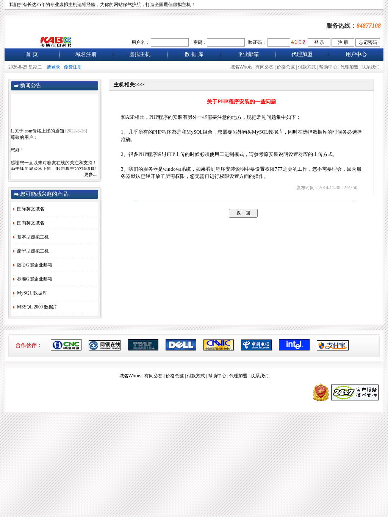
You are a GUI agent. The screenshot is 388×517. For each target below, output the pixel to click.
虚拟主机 (139, 54)
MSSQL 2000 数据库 (37, 307)
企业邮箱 (248, 54)
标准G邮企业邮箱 (34, 279)
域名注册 (86, 54)
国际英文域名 (30, 209)
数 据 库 (194, 54)
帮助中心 (328, 67)
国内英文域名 (30, 223)
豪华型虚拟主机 (33, 251)
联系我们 (370, 67)
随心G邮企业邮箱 (34, 265)
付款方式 (307, 67)
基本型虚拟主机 (33, 237)
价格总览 (286, 67)
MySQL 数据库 (32, 293)
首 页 (32, 54)
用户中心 (356, 54)
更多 (90, 174)
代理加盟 (302, 54)
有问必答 (264, 67)
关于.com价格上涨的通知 (39, 129)
